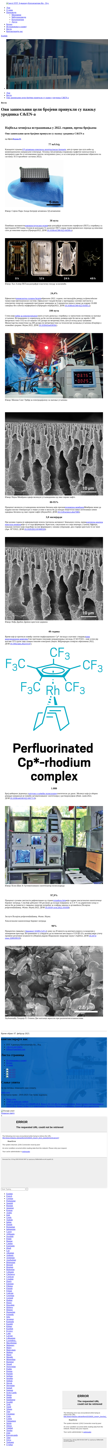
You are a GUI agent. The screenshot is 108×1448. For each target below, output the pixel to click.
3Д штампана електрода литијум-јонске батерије (44, 149)
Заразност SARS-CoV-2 (35, 931)
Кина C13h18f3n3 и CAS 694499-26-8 (23, 1104)
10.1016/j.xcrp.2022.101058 (57, 907)
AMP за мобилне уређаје (17, 1101)
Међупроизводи (19, 17)
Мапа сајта (11, 1099)
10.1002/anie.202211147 (20, 644)
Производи (11, 12)
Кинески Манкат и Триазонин (60, 1106)
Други (14, 22)
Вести (9, 29)
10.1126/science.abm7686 (68, 512)
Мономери (16, 15)
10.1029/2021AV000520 (34, 529)
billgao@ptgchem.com (15, 1049)
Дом (8, 8)
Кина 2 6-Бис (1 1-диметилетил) (31, 1106)
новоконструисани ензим (36, 225)
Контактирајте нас (14, 31)
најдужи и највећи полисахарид (43, 793)
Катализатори (18, 19)
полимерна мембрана (74, 507)
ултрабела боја (59, 900)
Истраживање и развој (16, 27)
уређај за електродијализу (26, 316)
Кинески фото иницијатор (87, 1106)
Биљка (9, 24)
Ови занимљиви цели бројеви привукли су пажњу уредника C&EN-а (37, 98)
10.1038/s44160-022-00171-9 (22, 798)
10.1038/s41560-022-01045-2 (77, 305)
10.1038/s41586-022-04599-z (59, 230)
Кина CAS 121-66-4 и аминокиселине (58, 1104)
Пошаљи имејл (7, 1113)
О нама (9, 10)
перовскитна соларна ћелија (28, 298)
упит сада (5, 1092)
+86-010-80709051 (14, 1047)
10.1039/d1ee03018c (47, 325)
